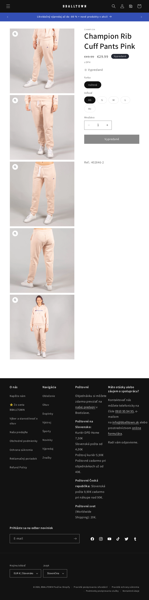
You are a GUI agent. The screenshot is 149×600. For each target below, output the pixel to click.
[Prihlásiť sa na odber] (75, 538)
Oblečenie (48, 396)
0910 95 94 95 (124, 411)
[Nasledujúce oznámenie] (141, 17)
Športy (46, 431)
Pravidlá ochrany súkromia (125, 587)
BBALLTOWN (47, 587)
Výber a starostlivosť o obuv (24, 421)
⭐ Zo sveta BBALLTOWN (17, 407)
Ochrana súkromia (21, 450)
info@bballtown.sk (125, 422)
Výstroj (46, 422)
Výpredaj (47, 448)
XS (91, 101)
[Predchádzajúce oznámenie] (7, 17)
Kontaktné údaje (131, 590)
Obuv (45, 404)
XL (91, 109)
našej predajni (85, 407)
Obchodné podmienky (23, 441)
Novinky (47, 440)
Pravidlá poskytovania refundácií (91, 587)
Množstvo (89, 117)
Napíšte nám (18, 396)
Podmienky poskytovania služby (102, 590)
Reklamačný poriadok (23, 458)
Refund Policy (18, 467)
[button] (8, 6)
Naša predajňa (19, 432)
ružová (94, 85)
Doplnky (47, 413)
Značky (46, 457)
